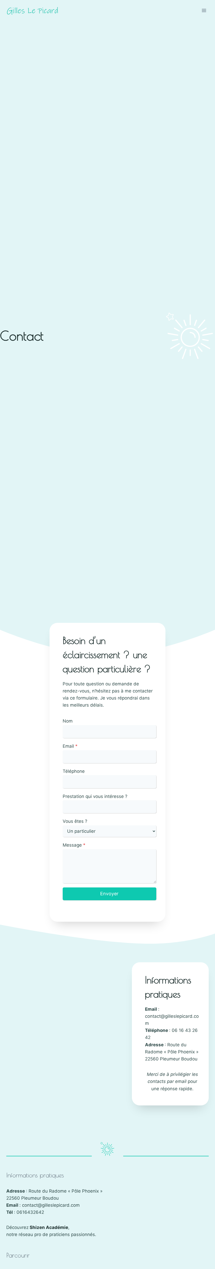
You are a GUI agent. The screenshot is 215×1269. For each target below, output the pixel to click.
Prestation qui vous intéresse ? (95, 796)
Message (74, 845)
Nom (68, 721)
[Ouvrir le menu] (204, 10)
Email (70, 746)
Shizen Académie (49, 1227)
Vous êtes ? (75, 821)
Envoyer (109, 893)
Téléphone (74, 771)
